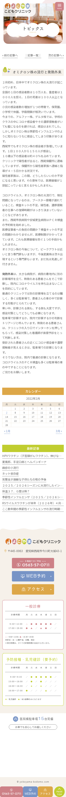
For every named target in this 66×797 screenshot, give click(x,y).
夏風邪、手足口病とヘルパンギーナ (24, 462)
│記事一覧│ (33, 55)
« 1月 (7, 431)
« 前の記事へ (10, 55)
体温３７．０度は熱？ (16, 491)
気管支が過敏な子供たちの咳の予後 (24, 479)
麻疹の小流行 (10, 468)
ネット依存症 (10, 473)
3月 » (59, 431)
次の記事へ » (56, 55)
